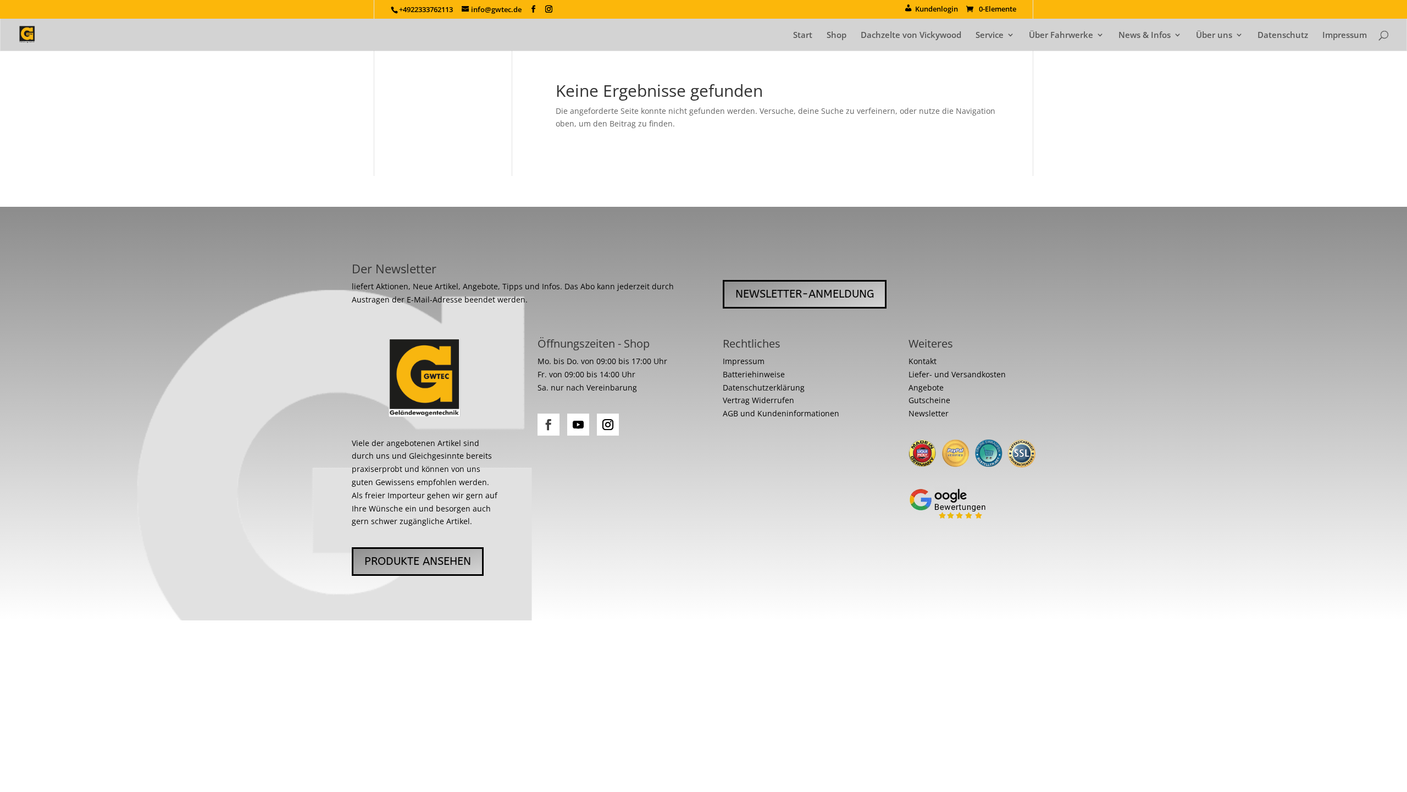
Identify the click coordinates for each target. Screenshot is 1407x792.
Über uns (1214, 35)
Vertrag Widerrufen (758, 400)
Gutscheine (929, 400)
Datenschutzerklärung (764, 387)
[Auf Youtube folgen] (578, 425)
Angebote (926, 387)
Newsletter (929, 413)
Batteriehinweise (754, 374)
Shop (836, 35)
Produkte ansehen (417, 561)
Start (802, 35)
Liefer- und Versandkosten (957, 374)
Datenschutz (1283, 35)
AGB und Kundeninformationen (781, 413)
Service (990, 35)
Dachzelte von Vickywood (911, 35)
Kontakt (923, 361)
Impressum (1344, 35)
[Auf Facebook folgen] (549, 425)
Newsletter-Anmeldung (804, 294)
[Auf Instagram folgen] (608, 425)
